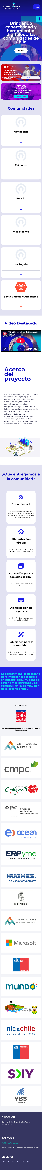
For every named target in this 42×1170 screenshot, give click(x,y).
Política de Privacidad (10, 1143)
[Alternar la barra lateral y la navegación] (36, 6)
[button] (39, 19)
